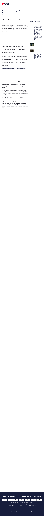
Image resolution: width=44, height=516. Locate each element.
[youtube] (15, 500)
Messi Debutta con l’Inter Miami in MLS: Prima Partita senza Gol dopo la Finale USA (37, 56)
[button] (11, 6)
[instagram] (4, 500)
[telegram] (39, 500)
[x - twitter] (21, 500)
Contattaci (34, 507)
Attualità (13, 1)
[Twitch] (33, 500)
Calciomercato (20, 1)
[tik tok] (27, 500)
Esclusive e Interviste (31, 1)
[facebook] (10, 500)
